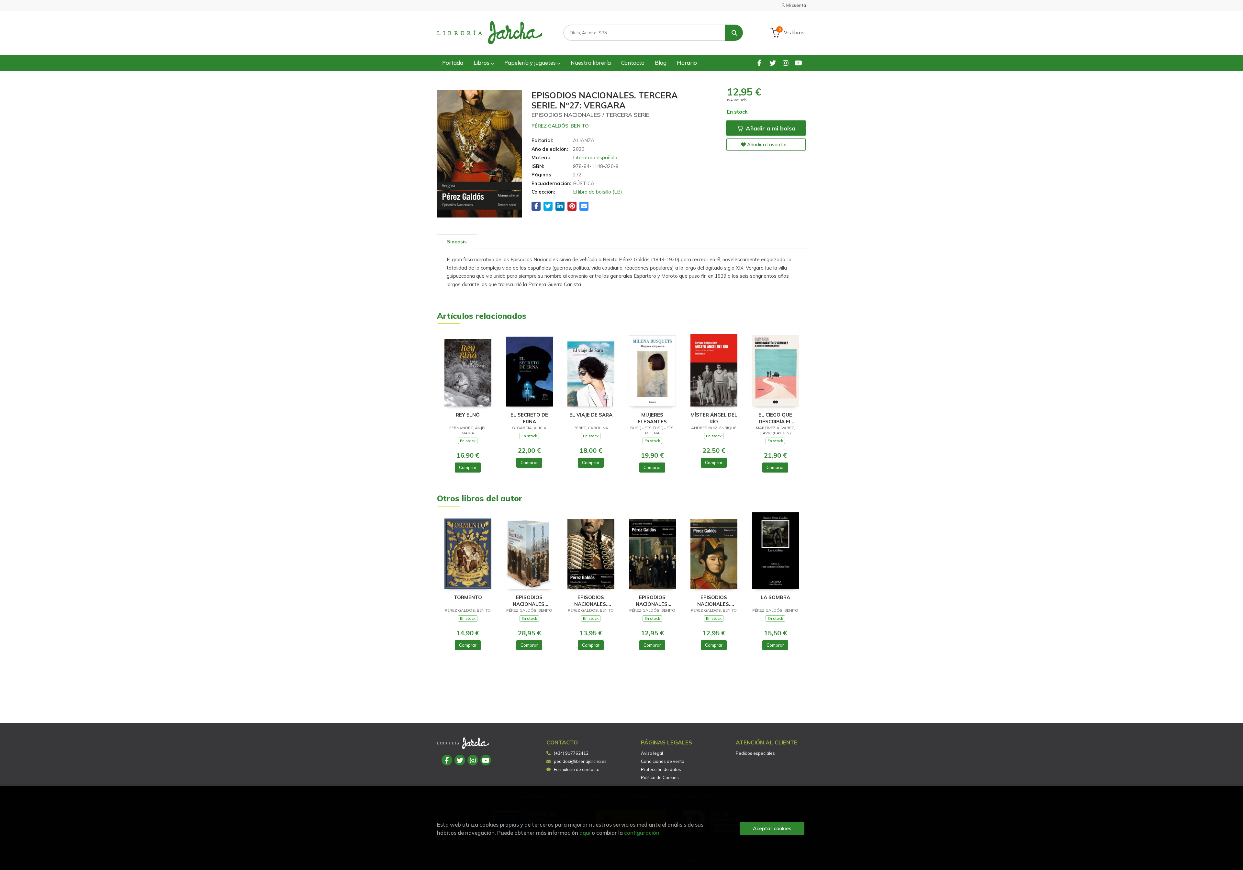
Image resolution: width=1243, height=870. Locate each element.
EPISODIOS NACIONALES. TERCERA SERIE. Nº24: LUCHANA (590, 600)
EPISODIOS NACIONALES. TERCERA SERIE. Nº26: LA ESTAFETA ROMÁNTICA (652, 600)
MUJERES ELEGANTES (652, 418)
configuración (641, 832)
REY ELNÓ (468, 415)
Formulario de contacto (576, 769)
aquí (584, 832)
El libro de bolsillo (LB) (597, 192)
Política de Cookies (660, 777)
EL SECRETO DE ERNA (529, 418)
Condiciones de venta (662, 761)
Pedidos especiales (755, 753)
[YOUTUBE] (798, 62)
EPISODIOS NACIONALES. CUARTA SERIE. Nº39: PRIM (714, 600)
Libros (482, 62)
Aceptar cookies (772, 828)
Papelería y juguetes (530, 62)
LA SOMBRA (775, 597)
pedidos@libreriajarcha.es (580, 761)
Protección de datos (661, 769)
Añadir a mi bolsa (769, 128)
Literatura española (595, 157)
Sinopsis (457, 242)
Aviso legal (652, 753)
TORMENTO (468, 597)
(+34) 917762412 (571, 753)
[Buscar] (734, 33)
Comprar (467, 467)
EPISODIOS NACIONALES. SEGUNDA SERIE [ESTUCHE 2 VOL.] (529, 600)
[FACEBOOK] (759, 62)
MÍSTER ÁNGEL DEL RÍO (713, 418)
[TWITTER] (772, 62)
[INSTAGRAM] (785, 62)
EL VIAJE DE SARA (590, 415)
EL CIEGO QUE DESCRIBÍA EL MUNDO (775, 418)
